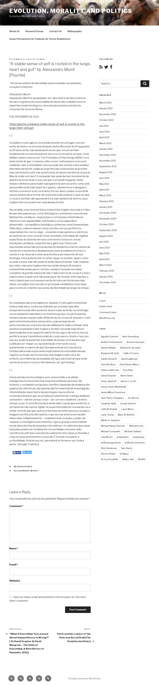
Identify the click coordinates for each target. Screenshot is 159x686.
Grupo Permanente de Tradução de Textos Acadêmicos (39, 39)
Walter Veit (128, 459)
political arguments (111, 442)
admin (41, 59)
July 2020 (104, 241)
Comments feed (107, 312)
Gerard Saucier (108, 375)
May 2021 (104, 184)
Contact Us (55, 31)
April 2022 (104, 137)
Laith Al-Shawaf (109, 409)
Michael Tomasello (110, 431)
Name (13, 548)
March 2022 (105, 143)
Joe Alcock (133, 398)
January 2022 (106, 149)
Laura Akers (127, 409)
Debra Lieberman (110, 370)
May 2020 (104, 253)
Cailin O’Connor (131, 353)
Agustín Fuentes (109, 336)
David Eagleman (129, 359)
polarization (123, 437)
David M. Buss (108, 364)
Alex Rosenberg (130, 336)
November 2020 (107, 218)
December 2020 (107, 212)
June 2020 (104, 247)
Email (13, 564)
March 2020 (105, 265)
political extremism (135, 442)
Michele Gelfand (132, 431)
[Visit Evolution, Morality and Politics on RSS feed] (101, 67)
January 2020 (106, 276)
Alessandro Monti (26, 471)
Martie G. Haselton (110, 420)
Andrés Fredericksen (112, 342)
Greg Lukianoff (108, 381)
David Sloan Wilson (129, 364)
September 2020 (108, 230)
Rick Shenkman (109, 448)
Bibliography (75, 31)
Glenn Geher (126, 375)
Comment (16, 506)
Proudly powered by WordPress (84, 678)
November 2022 (107, 114)
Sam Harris (126, 448)
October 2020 (106, 224)
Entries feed (105, 306)
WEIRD (141, 459)
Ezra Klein (128, 370)
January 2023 (106, 108)
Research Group (34, 31)
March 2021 (105, 195)
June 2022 (104, 131)
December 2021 (107, 155)
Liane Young (107, 414)
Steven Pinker (108, 453)
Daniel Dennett (109, 359)
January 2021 (105, 207)
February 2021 (106, 201)
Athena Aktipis (108, 347)
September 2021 (107, 166)
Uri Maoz (124, 453)
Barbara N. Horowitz (130, 347)
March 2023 (105, 102)
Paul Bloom (107, 437)
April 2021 (104, 189)
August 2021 (105, 172)
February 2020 (106, 270)
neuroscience (23, 466)
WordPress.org (107, 318)
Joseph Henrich (128, 403)
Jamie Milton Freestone (113, 392)
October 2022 (106, 120)
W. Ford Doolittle (109, 459)
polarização (139, 437)
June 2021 (104, 178)
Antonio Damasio (136, 342)
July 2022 (104, 126)
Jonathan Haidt (108, 403)
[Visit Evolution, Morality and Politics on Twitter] (106, 67)
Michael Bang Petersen (113, 426)
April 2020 (104, 259)
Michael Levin (136, 426)
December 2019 (107, 282)
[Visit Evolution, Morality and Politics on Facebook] (111, 67)
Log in (102, 300)
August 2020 (106, 236)
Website (14, 580)
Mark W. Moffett (126, 414)
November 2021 (107, 160)
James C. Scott (128, 381)
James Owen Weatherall (113, 386)
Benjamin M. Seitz (110, 353)
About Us (14, 31)
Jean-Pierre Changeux (112, 398)
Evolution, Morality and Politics (70, 10)
